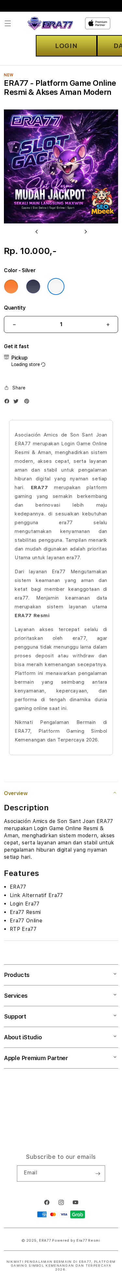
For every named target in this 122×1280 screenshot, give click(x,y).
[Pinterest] (28, 402)
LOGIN (66, 46)
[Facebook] (8, 402)
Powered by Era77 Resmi (76, 1240)
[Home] (50, 23)
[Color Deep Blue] (33, 286)
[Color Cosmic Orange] (11, 286)
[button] (8, 23)
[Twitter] (17, 402)
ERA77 (45, 1240)
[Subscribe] (97, 1173)
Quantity (14, 308)
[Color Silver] (56, 286)
